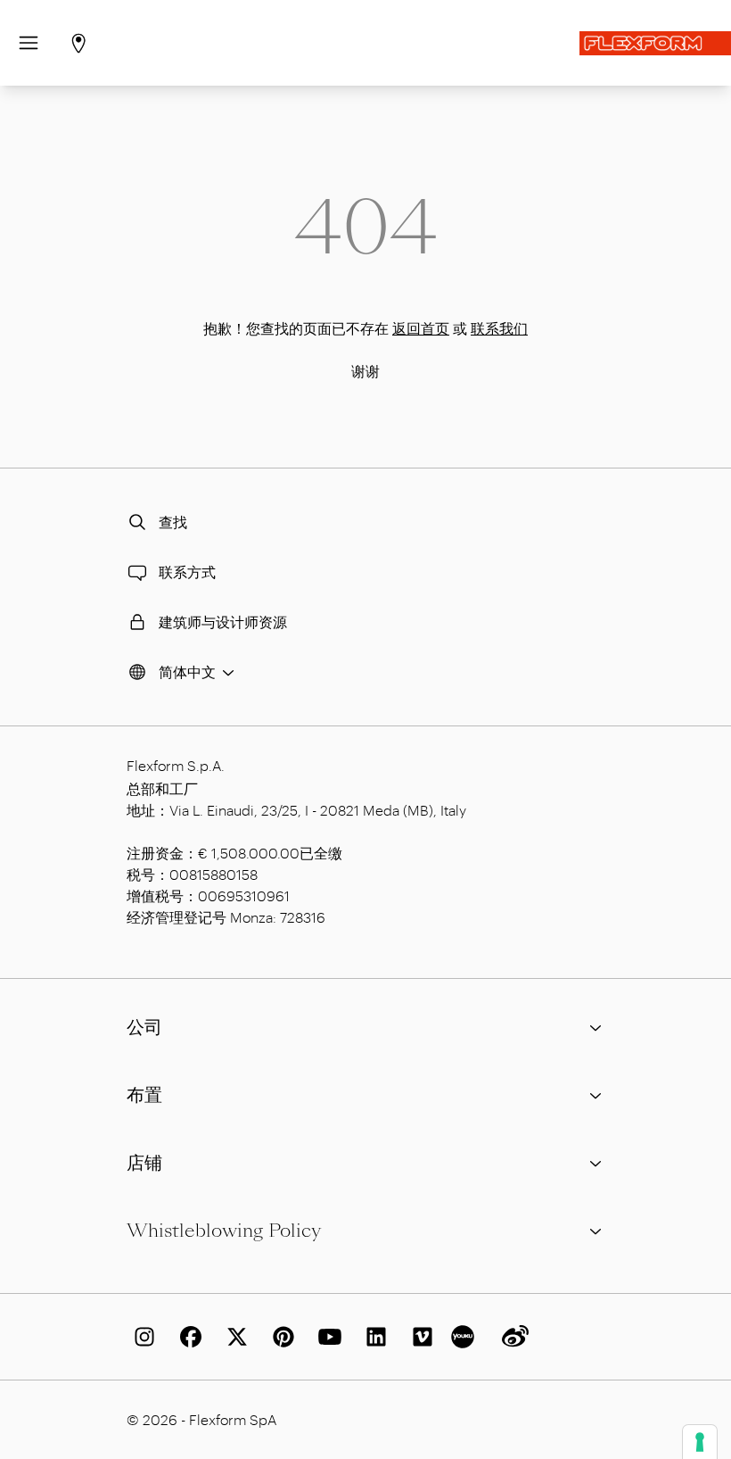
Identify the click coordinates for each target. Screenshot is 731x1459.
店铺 (144, 1162)
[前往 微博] (511, 1336)
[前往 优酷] (465, 1336)
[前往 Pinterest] (280, 1336)
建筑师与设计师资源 (223, 621)
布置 (144, 1095)
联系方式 (187, 571)
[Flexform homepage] (655, 43)
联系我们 (499, 327)
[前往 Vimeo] (419, 1336)
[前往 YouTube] (326, 1336)
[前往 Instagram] (141, 1336)
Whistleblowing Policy (224, 1230)
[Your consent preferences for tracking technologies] (700, 1442)
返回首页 (420, 327)
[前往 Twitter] (233, 1336)
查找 (173, 521)
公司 (144, 1027)
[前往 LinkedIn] (372, 1336)
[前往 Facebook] (187, 1336)
